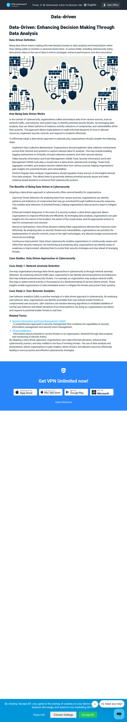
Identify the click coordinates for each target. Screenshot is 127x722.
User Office (112, 5)
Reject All (39, 714)
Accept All (88, 714)
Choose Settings (63, 714)
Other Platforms (63, 402)
